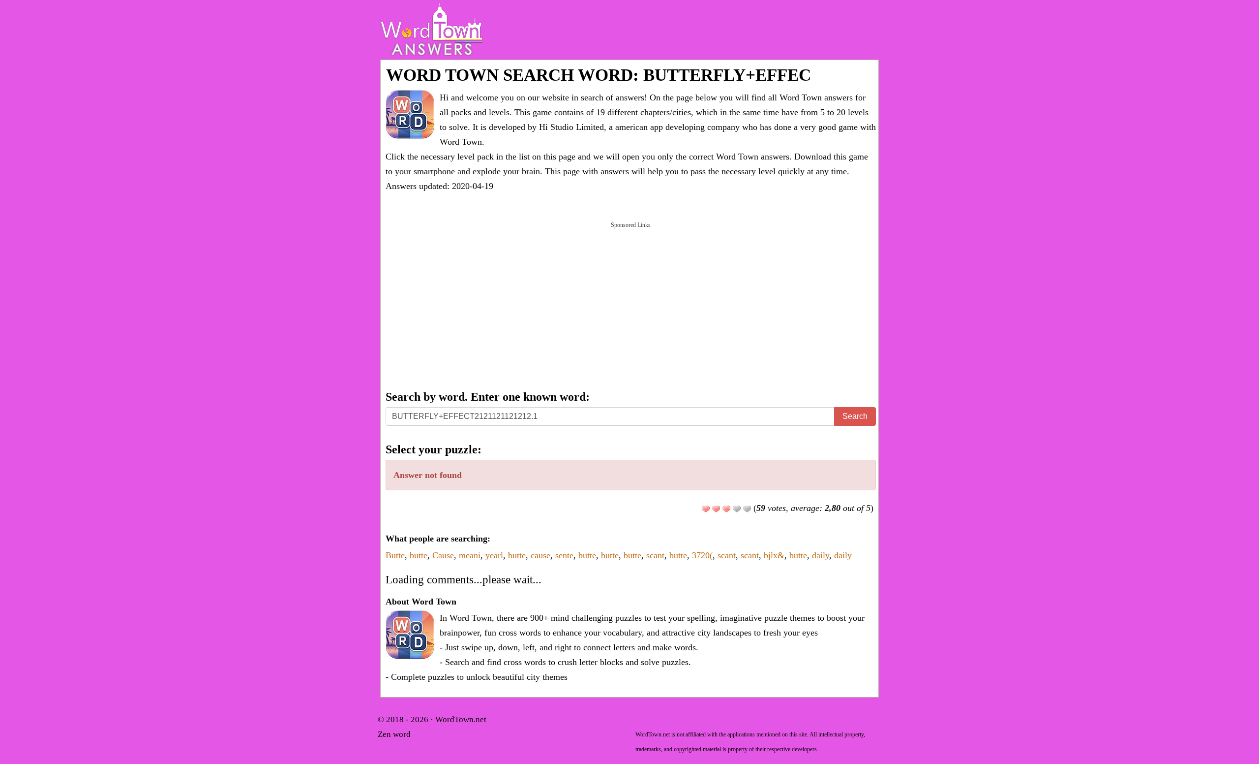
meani (469, 555)
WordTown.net (460, 719)
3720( (702, 555)
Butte (395, 555)
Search (855, 416)
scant (655, 555)
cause (540, 555)
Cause (443, 555)
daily (820, 555)
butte (418, 555)
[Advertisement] (631, 305)
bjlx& (774, 555)
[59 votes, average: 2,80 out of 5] (706, 509)
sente (564, 555)
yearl (494, 555)
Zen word (394, 734)
